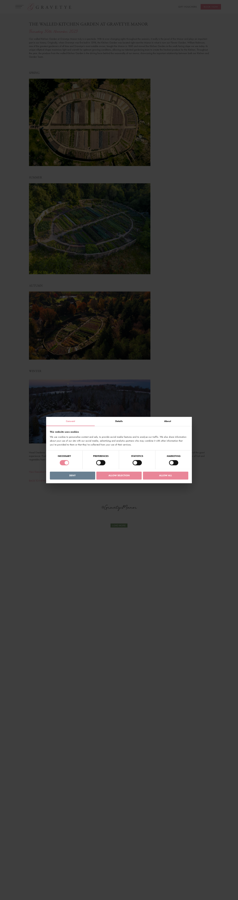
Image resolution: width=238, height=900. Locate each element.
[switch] (100, 462)
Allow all (165, 475)
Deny (72, 475)
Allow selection (119, 475)
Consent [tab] (70, 421)
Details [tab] (119, 421)
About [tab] (167, 421)
